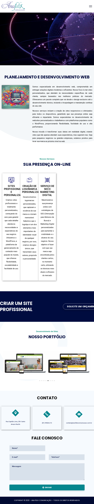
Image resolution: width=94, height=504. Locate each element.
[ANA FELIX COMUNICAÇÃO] (13, 6)
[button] (6, 363)
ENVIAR (48, 487)
